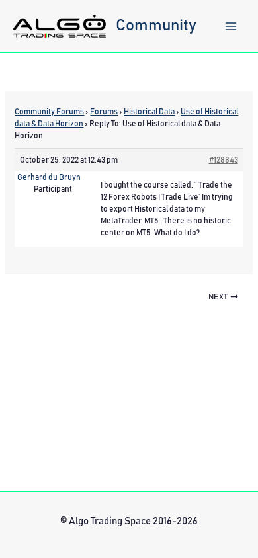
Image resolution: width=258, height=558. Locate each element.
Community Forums (49, 112)
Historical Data (149, 112)
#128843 (223, 160)
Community (156, 26)
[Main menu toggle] (231, 26)
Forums (104, 112)
